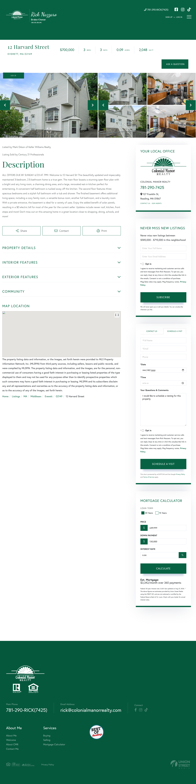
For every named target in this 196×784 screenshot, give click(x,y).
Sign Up (169, 17)
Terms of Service (148, 477)
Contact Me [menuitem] (12, 748)
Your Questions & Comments (154, 390)
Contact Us (145, 203)
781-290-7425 (152, 187)
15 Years (163, 512)
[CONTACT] (175, 64)
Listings (16, 396)
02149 (59, 396)
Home (5, 396)
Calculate (163, 568)
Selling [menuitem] (46, 740)
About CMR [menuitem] (12, 744)
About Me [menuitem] (11, 735)
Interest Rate (147, 549)
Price (143, 521)
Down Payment (148, 535)
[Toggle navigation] (189, 16)
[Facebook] (135, 710)
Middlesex (35, 396)
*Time (143, 377)
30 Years (149, 512)
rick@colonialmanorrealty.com (90, 710)
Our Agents (157, 203)
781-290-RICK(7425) (157, 9)
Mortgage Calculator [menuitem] (54, 744)
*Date (143, 364)
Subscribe (163, 297)
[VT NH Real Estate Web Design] (180, 764)
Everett (48, 396)
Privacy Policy (180, 474)
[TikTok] (146, 710)
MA (25, 396)
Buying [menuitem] (46, 735)
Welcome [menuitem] (11, 740)
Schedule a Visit (174, 331)
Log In (179, 17)
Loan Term (146, 508)
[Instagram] (140, 710)
